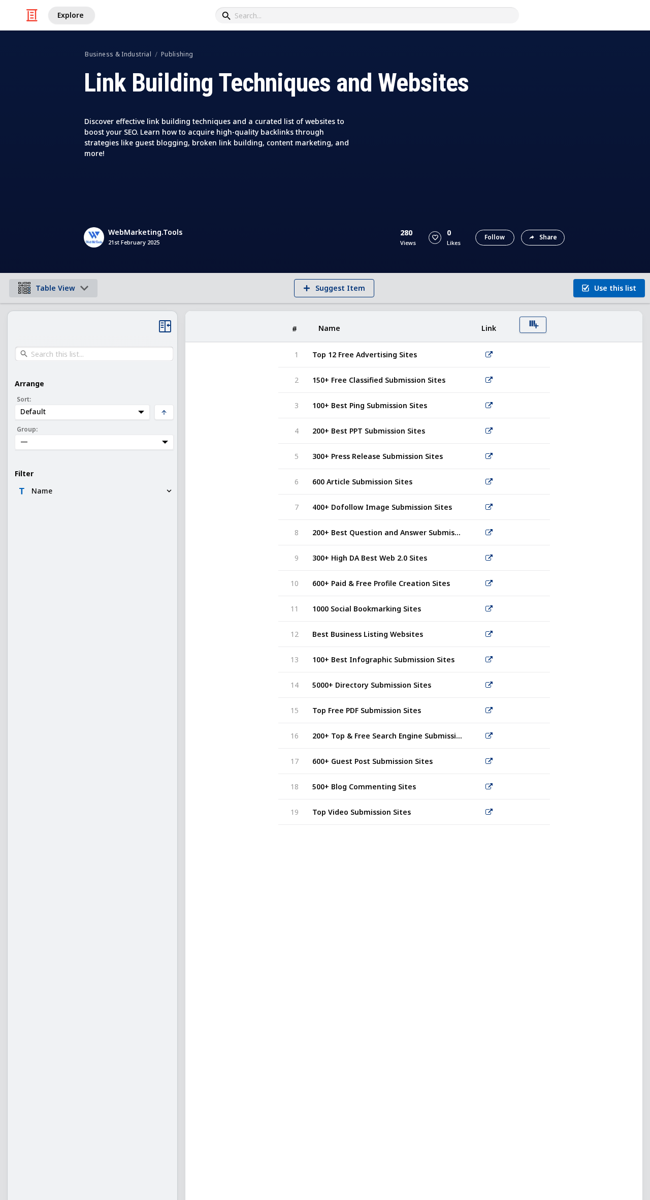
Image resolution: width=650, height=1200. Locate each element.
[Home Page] (32, 15)
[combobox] (367, 15)
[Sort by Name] (387, 327)
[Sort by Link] (489, 327)
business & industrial (118, 54)
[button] (435, 237)
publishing (177, 54)
